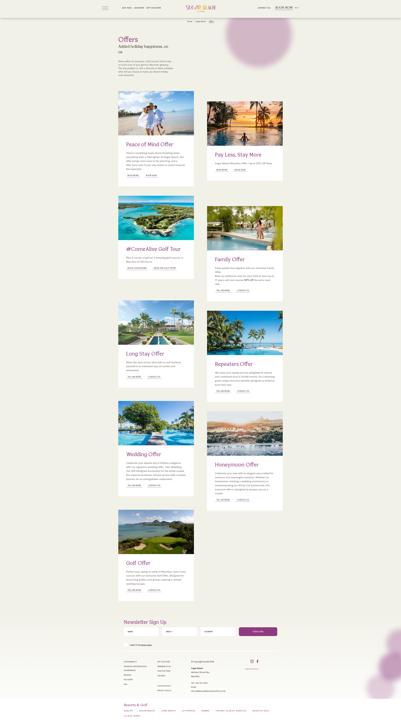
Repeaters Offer (234, 364)
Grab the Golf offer (165, 268)
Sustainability (130, 662)
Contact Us (264, 8)
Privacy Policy (164, 690)
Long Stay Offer (145, 354)
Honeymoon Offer (237, 465)
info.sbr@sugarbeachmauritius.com (208, 691)
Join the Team (163, 671)
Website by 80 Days (251, 669)
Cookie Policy (164, 686)
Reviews (127, 675)
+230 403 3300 (201, 683)
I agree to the (141, 645)
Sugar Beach (200, 21)
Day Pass (127, 8)
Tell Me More (223, 290)
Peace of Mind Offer (149, 144)
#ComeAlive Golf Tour (153, 249)
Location (139, 8)
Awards (161, 676)
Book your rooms (137, 268)
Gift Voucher (153, 8)
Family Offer (230, 259)
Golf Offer (138, 563)
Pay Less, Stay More (238, 155)
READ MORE (133, 175)
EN (296, 7)
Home (189, 21)
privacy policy (146, 645)
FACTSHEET (128, 679)
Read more (221, 170)
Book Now (284, 7)
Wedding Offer (143, 454)
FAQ (125, 684)
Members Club (164, 666)
